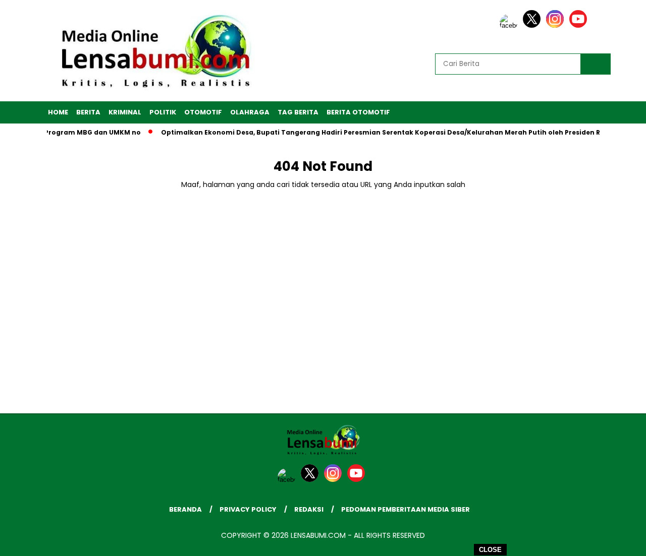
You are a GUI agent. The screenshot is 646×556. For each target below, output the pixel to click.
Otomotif (203, 112)
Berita (88, 112)
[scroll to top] (618, 540)
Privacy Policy (248, 509)
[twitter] (533, 25)
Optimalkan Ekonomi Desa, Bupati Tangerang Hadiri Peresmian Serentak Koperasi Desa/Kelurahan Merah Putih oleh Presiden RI (374, 132)
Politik (162, 112)
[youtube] (579, 25)
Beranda (185, 509)
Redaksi (309, 509)
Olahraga (250, 112)
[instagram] (556, 25)
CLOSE (490, 549)
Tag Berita (298, 112)
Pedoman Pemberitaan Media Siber (405, 509)
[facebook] (510, 25)
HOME (58, 112)
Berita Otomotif (358, 112)
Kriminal (125, 112)
